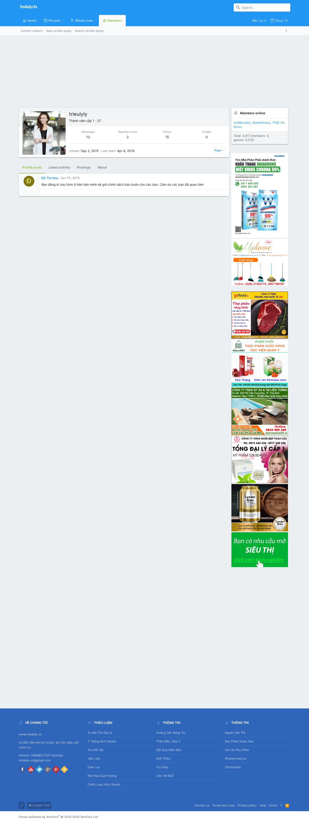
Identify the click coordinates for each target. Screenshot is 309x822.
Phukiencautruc (236, 758)
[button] (64, 20)
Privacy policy (247, 805)
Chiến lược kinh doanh (104, 784)
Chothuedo (233, 767)
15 (167, 137)
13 (88, 137)
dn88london (242, 122)
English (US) (41, 805)
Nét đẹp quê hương (102, 775)
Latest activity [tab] (59, 167)
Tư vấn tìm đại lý (100, 732)
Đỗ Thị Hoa (49, 178)
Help (262, 805)
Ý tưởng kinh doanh (102, 741)
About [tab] (102, 167)
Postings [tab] (84, 167)
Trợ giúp (162, 767)
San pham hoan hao (239, 741)
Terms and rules (223, 805)
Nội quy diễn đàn (168, 750)
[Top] (281, 805)
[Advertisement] (154, 74)
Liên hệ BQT (165, 775)
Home (273, 805)
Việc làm (94, 758)
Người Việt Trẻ (235, 732)
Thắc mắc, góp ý (168, 741)
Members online (252, 113)
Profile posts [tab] (32, 167)
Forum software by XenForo (59, 817)
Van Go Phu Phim (237, 750)
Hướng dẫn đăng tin (170, 732)
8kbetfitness (261, 122)
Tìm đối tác (96, 750)
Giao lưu (94, 767)
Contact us (202, 805)
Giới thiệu (163, 758)
